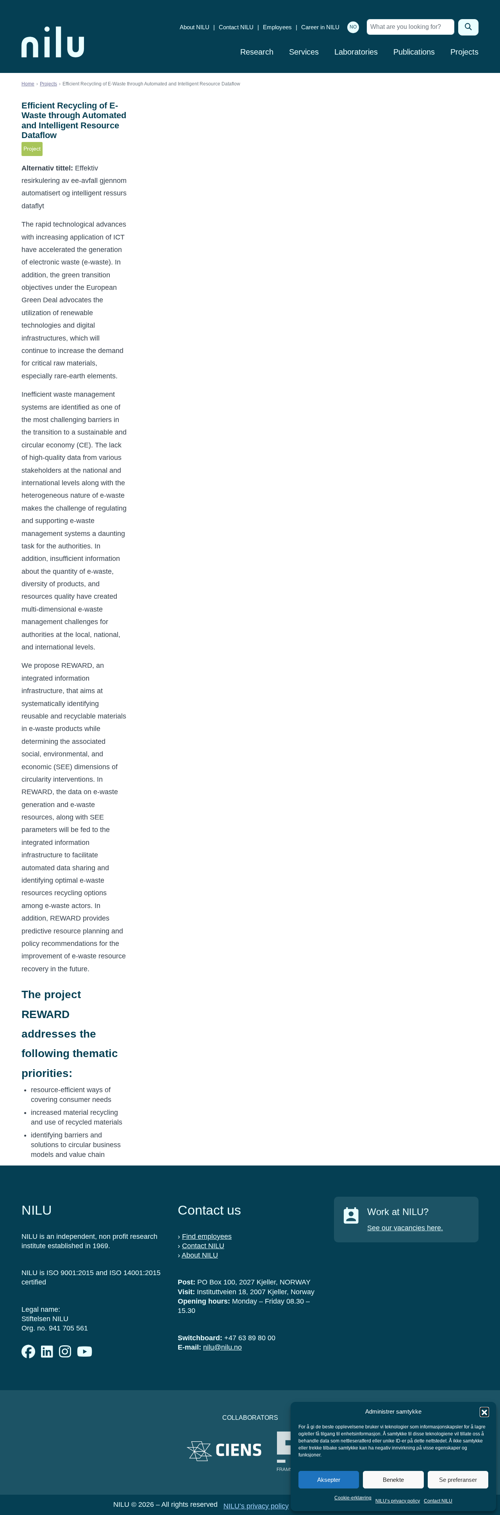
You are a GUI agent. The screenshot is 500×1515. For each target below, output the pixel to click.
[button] (484, 1412)
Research (256, 52)
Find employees (207, 1236)
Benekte (393, 1479)
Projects (464, 52)
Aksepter (328, 1479)
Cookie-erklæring (352, 1498)
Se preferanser (458, 1479)
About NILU (194, 27)
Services (304, 52)
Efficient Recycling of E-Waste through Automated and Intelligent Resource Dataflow (73, 120)
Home (27, 84)
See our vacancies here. (405, 1228)
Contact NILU (438, 1501)
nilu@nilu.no (222, 1347)
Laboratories (356, 52)
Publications (414, 52)
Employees (277, 27)
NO (353, 27)
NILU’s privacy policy (397, 1501)
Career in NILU (320, 27)
